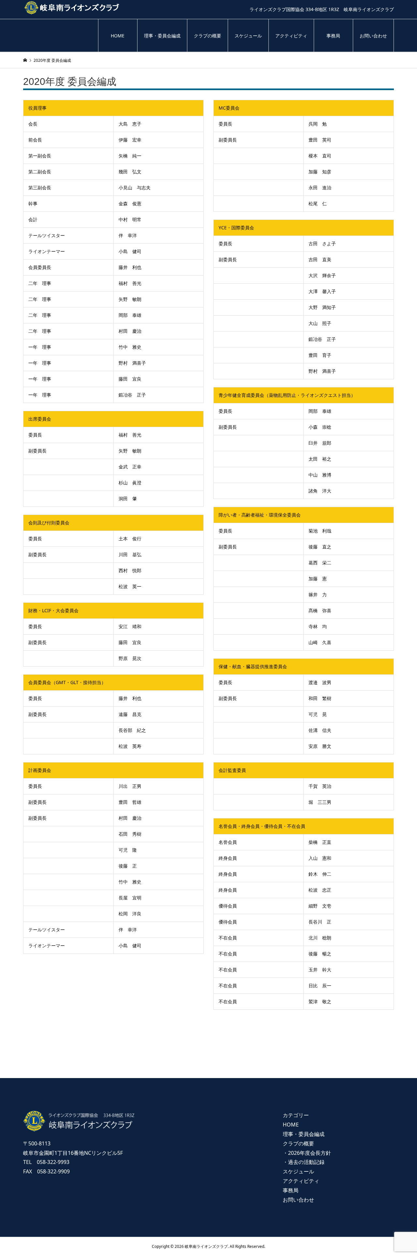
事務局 (333, 36)
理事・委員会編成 (162, 36)
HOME (117, 36)
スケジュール (248, 36)
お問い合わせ (373, 36)
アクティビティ (291, 36)
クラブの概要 (207, 36)
